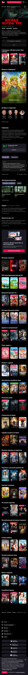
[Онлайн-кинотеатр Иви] (3, 2)
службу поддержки (20, 672)
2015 (5, 26)
